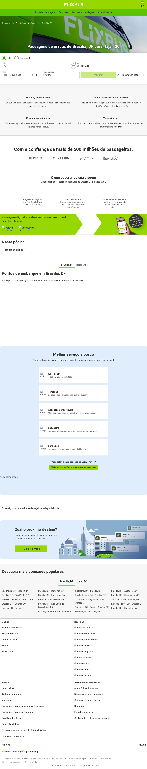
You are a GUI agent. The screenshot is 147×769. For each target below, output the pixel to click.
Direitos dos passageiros (55, 759)
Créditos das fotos (12, 718)
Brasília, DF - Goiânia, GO (14, 603)
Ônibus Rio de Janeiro (85, 633)
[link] (73, 539)
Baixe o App (8, 651)
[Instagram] (140, 751)
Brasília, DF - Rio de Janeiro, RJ (17, 599)
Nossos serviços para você (88, 694)
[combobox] (40, 66)
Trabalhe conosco (11, 694)
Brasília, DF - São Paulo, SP (15, 595)
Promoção (93, 759)
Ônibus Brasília (82, 645)
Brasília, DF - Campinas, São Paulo (55, 611)
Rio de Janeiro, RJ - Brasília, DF (90, 595)
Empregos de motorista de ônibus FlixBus (24, 730)
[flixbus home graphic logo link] (73, 4)
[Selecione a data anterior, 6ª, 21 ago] (32, 75)
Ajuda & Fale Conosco (86, 688)
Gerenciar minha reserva (87, 700)
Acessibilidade (106, 759)
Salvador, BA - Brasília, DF (87, 611)
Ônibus (22, 23)
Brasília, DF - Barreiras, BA (51, 591)
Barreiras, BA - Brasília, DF (51, 599)
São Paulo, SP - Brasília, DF (15, 591)
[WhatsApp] (144, 751)
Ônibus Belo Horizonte (86, 639)
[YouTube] (141, 751)
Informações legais (77, 759)
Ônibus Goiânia (82, 669)
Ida (9, 58)
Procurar (98, 75)
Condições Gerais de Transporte (19, 712)
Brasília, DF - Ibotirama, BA (51, 595)
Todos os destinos (12, 627)
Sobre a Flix (8, 688)
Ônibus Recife (81, 663)
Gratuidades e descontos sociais (91, 718)
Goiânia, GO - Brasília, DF (14, 608)
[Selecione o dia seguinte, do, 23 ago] (36, 75)
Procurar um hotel (130, 75)
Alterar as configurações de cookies (22, 762)
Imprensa (6, 700)
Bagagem (79, 706)
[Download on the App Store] (30, 751)
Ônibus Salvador (83, 657)
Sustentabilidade (11, 724)
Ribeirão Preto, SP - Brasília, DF (127, 603)
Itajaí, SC (81, 265)
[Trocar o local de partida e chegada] (73, 66)
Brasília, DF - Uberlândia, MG (125, 595)
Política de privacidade (32, 759)
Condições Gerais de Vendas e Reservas (23, 706)
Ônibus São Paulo (83, 627)
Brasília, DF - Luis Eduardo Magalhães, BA (51, 605)
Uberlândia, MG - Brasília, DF (125, 599)
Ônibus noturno (10, 639)
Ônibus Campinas (83, 651)
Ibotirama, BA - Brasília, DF (88, 591)
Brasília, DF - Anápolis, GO (124, 591)
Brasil (33, 23)
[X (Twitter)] (142, 751)
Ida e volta (25, 58)
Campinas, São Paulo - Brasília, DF (92, 607)
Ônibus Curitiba (82, 675)
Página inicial (8, 23)
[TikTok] (143, 751)
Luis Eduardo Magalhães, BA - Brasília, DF (89, 601)
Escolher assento (83, 712)
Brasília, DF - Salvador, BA (124, 608)
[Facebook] (139, 751)
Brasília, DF (47, 23)
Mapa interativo (10, 633)
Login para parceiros (13, 736)
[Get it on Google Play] (12, 751)
